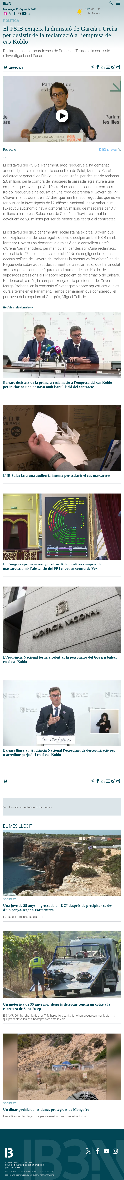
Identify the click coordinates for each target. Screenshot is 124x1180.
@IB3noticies (107, 149)
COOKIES (8, 1175)
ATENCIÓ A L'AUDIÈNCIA (20, 1175)
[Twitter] (92, 67)
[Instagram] (19, 14)
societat (9, 899)
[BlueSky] (30, 14)
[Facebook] (14, 14)
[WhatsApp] (113, 67)
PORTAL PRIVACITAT (47, 1175)
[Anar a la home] (5, 14)
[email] (108, 67)
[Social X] (10, 14)
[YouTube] (24, 14)
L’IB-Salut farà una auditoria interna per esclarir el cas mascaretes (56, 475)
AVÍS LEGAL (35, 1175)
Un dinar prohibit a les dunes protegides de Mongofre (46, 1109)
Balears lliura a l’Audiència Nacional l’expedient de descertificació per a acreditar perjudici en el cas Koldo (59, 752)
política (11, 21)
